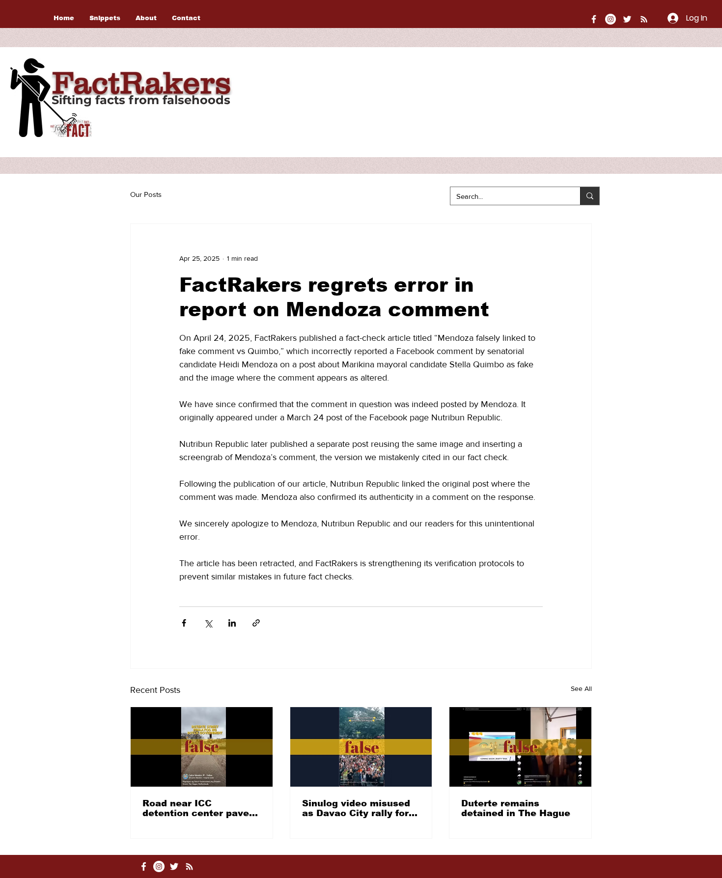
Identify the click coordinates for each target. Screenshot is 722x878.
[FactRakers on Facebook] (593, 19)
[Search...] (589, 196)
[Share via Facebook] (184, 623)
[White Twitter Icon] (627, 19)
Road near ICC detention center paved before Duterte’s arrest (198, 808)
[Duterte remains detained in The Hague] (520, 747)
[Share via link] (256, 623)
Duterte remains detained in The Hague (515, 808)
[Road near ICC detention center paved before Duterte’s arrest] (202, 747)
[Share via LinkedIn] (232, 623)
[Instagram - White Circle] (610, 19)
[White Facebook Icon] (143, 866)
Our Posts (146, 194)
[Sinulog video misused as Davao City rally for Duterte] (361, 747)
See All (581, 688)
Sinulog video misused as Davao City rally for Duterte (356, 808)
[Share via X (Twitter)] (208, 623)
